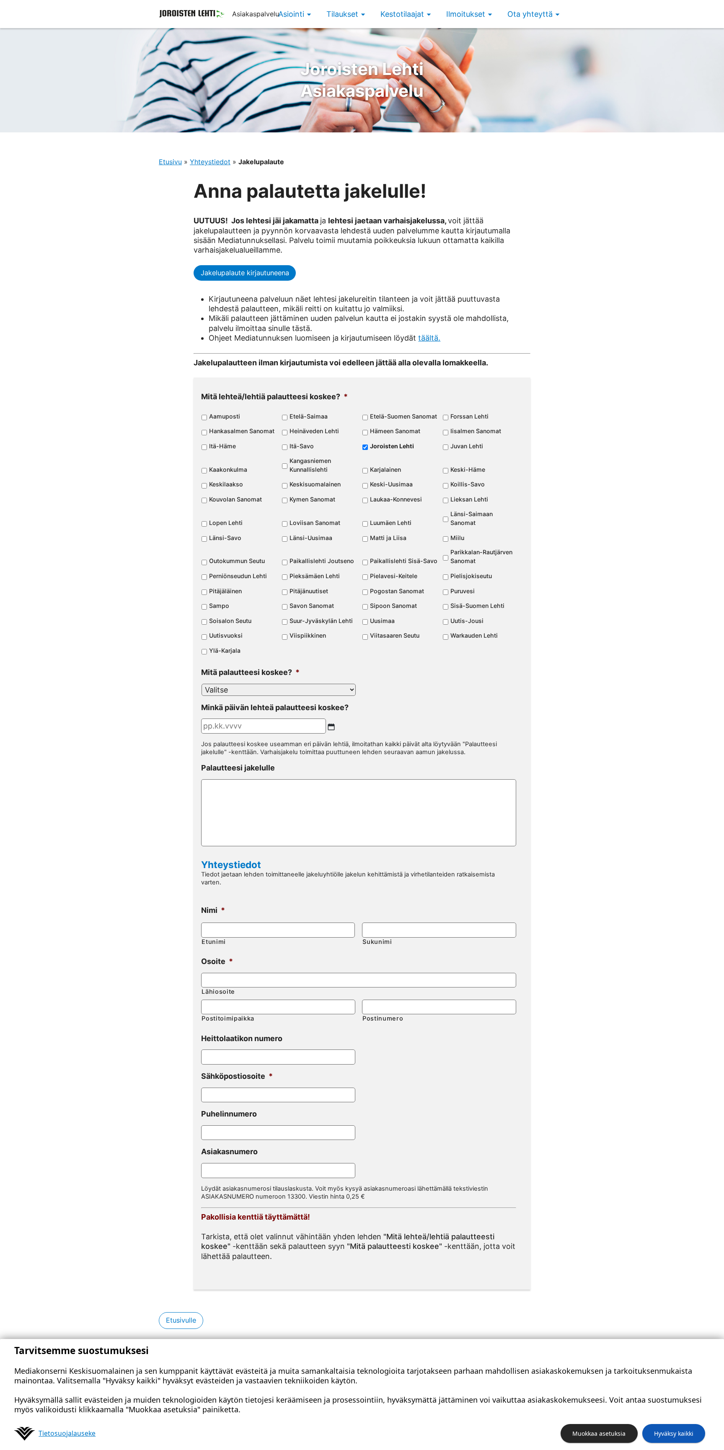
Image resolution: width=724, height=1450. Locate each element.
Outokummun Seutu (237, 560)
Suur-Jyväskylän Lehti (321, 620)
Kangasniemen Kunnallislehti (310, 465)
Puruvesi (462, 590)
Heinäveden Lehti (314, 430)
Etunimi (214, 942)
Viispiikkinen (308, 635)
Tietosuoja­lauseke (67, 1433)
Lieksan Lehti (469, 499)
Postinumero (382, 1018)
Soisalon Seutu (230, 620)
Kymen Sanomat (312, 499)
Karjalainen (385, 469)
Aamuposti (224, 416)
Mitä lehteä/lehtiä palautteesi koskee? (274, 396)
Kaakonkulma (228, 469)
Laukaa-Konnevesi (396, 499)
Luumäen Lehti (390, 522)
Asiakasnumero (229, 1151)
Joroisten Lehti (392, 446)
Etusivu (170, 162)
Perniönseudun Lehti (238, 575)
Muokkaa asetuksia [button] (599, 1433)
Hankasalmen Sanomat (241, 430)
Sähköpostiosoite (237, 1076)
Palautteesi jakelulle (238, 767)
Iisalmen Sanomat (475, 430)
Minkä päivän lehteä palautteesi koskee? (275, 707)
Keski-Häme (467, 469)
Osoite (217, 961)
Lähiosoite (218, 991)
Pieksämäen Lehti (315, 575)
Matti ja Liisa (388, 537)
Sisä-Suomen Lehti (477, 605)
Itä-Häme (222, 446)
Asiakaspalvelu (362, 80)
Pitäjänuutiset (309, 590)
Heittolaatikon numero (241, 1038)
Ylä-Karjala (224, 650)
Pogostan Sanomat (397, 590)
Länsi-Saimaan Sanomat (471, 518)
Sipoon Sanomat (393, 605)
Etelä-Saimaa (309, 416)
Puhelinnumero (229, 1113)
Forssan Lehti (469, 416)
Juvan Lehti (466, 446)
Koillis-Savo (467, 484)
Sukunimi (377, 942)
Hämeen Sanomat (395, 430)
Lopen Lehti (226, 522)
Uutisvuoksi (226, 635)
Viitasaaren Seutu (394, 635)
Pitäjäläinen (225, 590)
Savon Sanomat (312, 605)
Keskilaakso (226, 484)
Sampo (219, 605)
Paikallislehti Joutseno (322, 560)
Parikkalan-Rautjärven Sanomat (481, 556)
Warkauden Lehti (474, 635)
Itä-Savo (302, 446)
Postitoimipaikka (228, 1018)
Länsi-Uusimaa (311, 537)
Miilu (457, 537)
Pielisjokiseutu (471, 575)
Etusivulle (181, 1320)
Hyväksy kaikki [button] (673, 1433)
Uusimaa (382, 620)
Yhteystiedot (210, 162)
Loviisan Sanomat (315, 522)
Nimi (213, 910)
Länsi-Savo (225, 537)
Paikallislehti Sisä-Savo (403, 560)
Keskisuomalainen (315, 484)
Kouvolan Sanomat (235, 499)
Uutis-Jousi (467, 620)
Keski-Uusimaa (391, 484)
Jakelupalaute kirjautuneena (245, 273)
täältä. (429, 337)
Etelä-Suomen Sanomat (403, 416)
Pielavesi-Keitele (393, 575)
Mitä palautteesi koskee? (250, 672)
